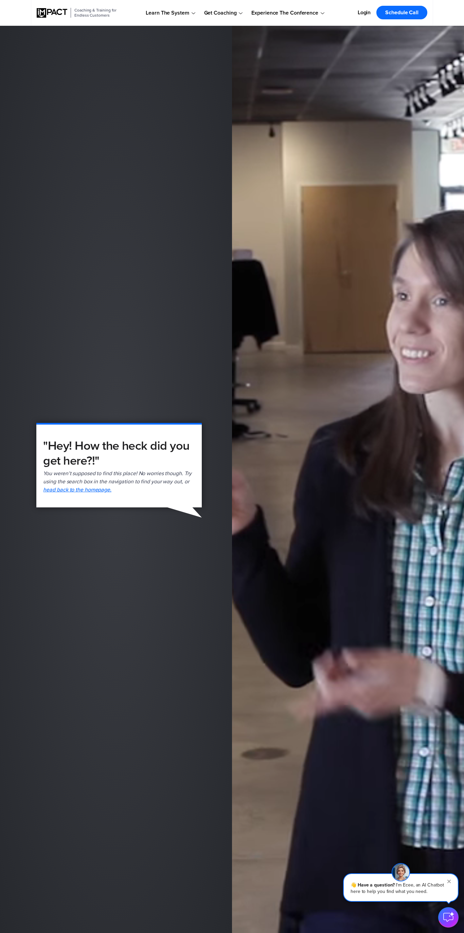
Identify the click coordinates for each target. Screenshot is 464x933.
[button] (401, 887)
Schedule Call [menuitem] (401, 12)
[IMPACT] (52, 13)
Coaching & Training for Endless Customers (95, 13)
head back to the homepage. (77, 489)
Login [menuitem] (364, 12)
